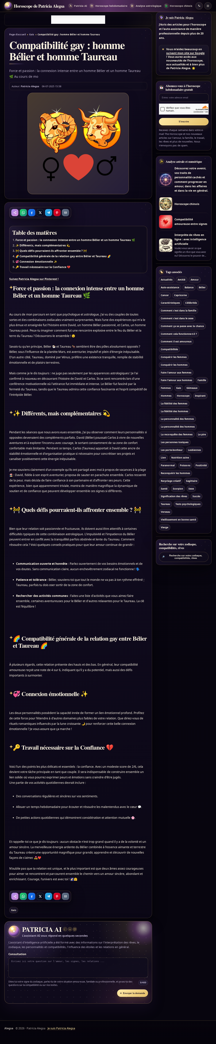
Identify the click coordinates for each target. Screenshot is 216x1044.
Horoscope (183, 395)
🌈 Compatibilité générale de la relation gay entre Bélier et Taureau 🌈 (63, 256)
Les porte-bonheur (172, 450)
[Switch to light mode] (199, 6)
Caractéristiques (170, 303)
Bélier (202, 287)
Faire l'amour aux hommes (176, 380)
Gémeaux (191, 388)
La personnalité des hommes (178, 426)
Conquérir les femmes (174, 357)
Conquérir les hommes (174, 364)
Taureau (165, 504)
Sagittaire (191, 480)
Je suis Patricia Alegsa (179, 17)
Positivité (201, 465)
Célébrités (191, 303)
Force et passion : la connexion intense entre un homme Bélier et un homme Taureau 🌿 (75, 240)
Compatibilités (169, 349)
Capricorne (180, 295)
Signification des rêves (174, 496)
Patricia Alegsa (30, 86)
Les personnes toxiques (174, 442)
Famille (202, 380)
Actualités (166, 279)
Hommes (166, 395)
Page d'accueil (17, 34)
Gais (31, 34)
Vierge (164, 527)
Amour (195, 279)
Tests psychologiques (188, 504)
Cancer (165, 295)
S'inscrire (184, 121)
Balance (189, 287)
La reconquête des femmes (177, 434)
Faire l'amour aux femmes (176, 372)
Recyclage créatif (171, 480)
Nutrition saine (180, 457)
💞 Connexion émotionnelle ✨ (36, 261)
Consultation (17, 954)
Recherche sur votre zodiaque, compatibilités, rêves (182, 556)
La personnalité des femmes (177, 419)
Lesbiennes (194, 450)
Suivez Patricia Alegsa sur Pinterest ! (34, 279)
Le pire (202, 434)
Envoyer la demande (132, 993)
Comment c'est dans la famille (178, 310)
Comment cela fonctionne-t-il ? (179, 333)
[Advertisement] (78, 19)
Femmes (166, 388)
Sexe (191, 488)
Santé (164, 488)
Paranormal (167, 465)
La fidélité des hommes (174, 411)
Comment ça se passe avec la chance (182, 326)
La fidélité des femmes (174, 403)
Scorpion (178, 488)
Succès (196, 496)
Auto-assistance (170, 287)
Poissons (185, 465)
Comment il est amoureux (176, 341)
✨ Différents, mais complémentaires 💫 (43, 245)
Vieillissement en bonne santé (178, 519)
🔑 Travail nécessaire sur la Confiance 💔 (43, 267)
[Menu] (208, 6)
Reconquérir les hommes (175, 473)
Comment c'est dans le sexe (177, 318)
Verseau (165, 511)
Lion (163, 457)
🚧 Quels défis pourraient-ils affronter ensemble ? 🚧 (51, 251)
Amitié (181, 279)
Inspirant (200, 395)
